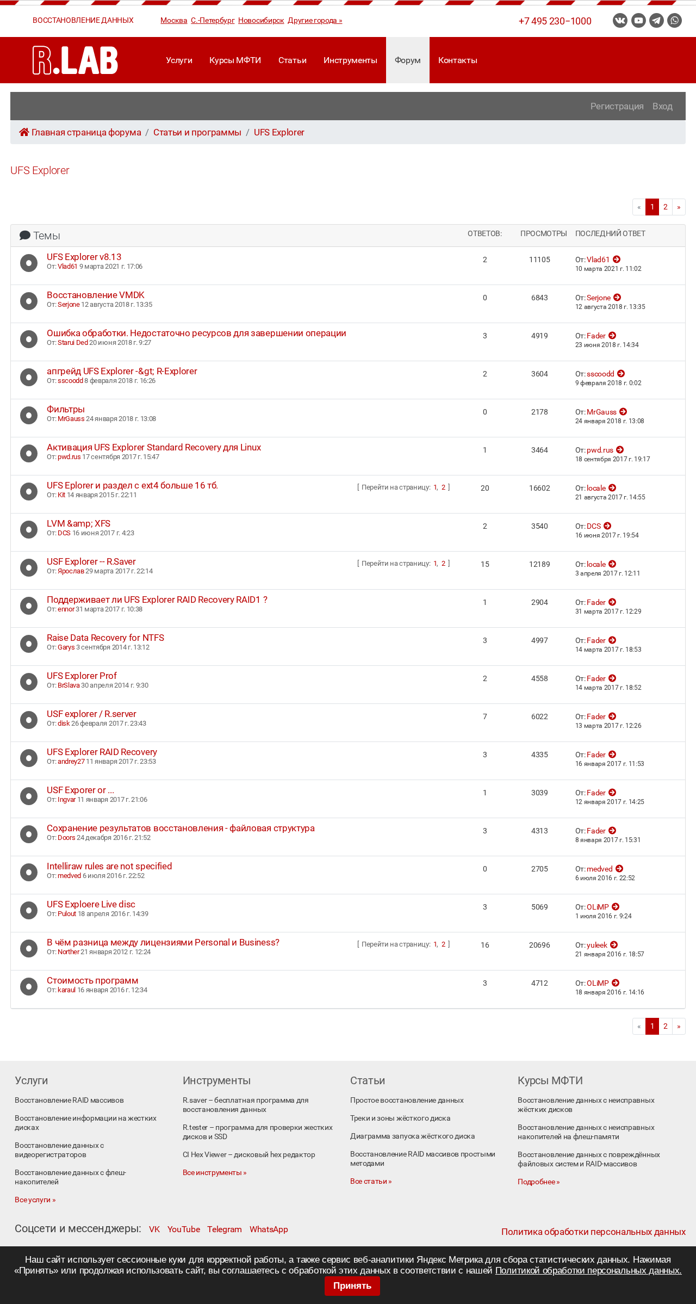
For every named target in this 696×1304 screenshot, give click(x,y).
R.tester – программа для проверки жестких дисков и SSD (258, 1132)
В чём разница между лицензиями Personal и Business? (163, 942)
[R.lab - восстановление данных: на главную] (75, 60)
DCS (64, 533)
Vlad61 (68, 266)
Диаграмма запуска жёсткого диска (412, 1136)
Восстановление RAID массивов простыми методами (422, 1159)
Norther (68, 952)
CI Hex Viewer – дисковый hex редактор (249, 1154)
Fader (596, 336)
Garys (66, 647)
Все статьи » (371, 1181)
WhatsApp (269, 1229)
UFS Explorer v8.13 (84, 256)
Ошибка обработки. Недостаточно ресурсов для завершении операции (196, 332)
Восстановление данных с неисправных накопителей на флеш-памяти (586, 1132)
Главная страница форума (86, 132)
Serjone (69, 304)
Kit (61, 495)
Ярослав (71, 571)
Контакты (457, 60)
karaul (67, 990)
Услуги (179, 60)
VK (154, 1229)
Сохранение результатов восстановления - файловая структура (180, 828)
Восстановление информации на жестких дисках (85, 1123)
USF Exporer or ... (80, 789)
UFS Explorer (279, 132)
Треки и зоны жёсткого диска (400, 1118)
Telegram (224, 1229)
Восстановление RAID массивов (69, 1100)
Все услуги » (35, 1199)
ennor (66, 609)
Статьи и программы (197, 132)
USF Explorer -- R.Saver (91, 561)
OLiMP (597, 907)
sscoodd (70, 380)
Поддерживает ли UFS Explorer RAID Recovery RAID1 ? (157, 599)
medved (69, 876)
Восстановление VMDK (96, 294)
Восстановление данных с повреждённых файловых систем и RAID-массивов (589, 1159)
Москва (173, 20)
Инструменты (350, 60)
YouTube (183, 1229)
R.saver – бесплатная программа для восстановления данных (246, 1105)
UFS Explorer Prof (82, 675)
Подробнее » (539, 1181)
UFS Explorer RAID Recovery (102, 751)
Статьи (292, 60)
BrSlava (69, 685)
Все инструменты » (215, 1172)
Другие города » (315, 20)
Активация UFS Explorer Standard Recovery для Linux (153, 447)
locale (596, 488)
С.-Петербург (212, 20)
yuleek (597, 945)
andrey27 (71, 761)
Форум (408, 60)
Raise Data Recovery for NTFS (105, 637)
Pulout (67, 914)
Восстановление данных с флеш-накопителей (70, 1177)
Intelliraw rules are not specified (109, 866)
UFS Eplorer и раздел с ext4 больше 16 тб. (132, 485)
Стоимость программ (92, 980)
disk (64, 723)
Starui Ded (73, 342)
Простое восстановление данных (407, 1100)
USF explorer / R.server (91, 713)
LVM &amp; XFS (78, 523)
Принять (352, 1286)
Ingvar (67, 799)
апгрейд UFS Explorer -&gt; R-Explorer (122, 371)
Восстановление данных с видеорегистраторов (59, 1150)
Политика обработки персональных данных (593, 1231)
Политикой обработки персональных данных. (588, 1270)
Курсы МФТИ (235, 60)
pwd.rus (69, 457)
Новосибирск (261, 20)
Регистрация (617, 106)
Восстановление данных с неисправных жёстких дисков (586, 1105)
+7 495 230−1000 (555, 21)
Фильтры (66, 409)
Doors (66, 837)
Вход (662, 106)
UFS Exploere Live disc (91, 904)
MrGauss (71, 419)
